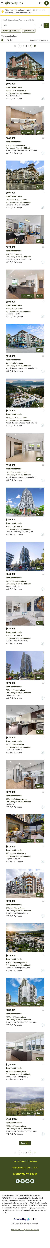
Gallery (2, 39)
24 (41, 405)
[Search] (40, 3)
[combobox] (25, 20)
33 (41, 786)
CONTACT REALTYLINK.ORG (25, 1174)
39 (41, 731)
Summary (11, 39)
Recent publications (38, 40)
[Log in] (46, 3)
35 (41, 1004)
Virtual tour (26, 132)
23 (41, 623)
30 (41, 350)
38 (41, 677)
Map (7, 39)
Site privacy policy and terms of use (25, 1230)
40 (41, 132)
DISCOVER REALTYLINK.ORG (25, 1161)
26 (41, 187)
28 (41, 895)
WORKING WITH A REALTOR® (25, 1168)
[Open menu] (2, 3)
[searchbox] (23, 20)
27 (41, 241)
